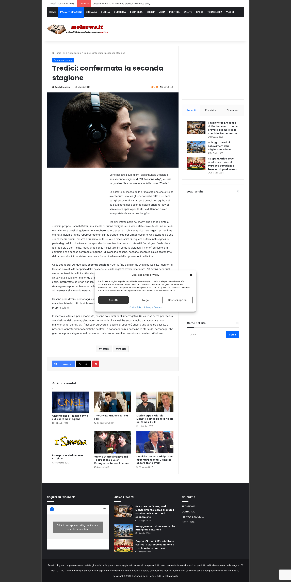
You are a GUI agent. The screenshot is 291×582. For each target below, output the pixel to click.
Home (57, 53)
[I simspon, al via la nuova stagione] (70, 441)
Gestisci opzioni (177, 300)
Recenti (191, 110)
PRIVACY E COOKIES (193, 516)
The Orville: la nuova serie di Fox (111, 417)
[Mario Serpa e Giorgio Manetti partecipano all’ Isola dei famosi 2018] (154, 402)
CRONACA (91, 12)
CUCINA (105, 12)
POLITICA (174, 12)
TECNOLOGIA (214, 12)
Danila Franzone (62, 87)
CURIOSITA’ (120, 12)
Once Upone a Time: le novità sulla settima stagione (70, 417)
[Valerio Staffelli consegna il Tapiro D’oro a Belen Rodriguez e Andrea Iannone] (112, 442)
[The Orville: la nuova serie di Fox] (112, 402)
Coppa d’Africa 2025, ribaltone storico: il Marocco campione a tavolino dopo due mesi (137, 3)
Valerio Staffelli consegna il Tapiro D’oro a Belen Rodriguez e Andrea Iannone (111, 460)
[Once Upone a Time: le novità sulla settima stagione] (70, 402)
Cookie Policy (136, 307)
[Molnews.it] (78, 29)
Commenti (233, 110)
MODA (162, 12)
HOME (52, 12)
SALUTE (188, 12)
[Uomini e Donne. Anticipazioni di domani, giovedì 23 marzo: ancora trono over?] (154, 442)
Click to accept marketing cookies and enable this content (78, 527)
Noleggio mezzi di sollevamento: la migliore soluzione (219, 146)
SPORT (199, 12)
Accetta (114, 300)
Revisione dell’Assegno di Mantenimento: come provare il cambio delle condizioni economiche (223, 128)
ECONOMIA (136, 12)
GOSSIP (151, 12)
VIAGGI (230, 12)
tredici (122, 348)
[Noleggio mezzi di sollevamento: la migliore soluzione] (196, 147)
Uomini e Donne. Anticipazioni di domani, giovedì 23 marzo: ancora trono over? (154, 460)
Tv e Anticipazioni (72, 53)
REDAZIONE (188, 506)
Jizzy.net (150, 576)
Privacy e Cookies (152, 307)
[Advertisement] (179, 28)
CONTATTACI (189, 511)
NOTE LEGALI (189, 522)
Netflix (105, 348)
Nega (145, 300)
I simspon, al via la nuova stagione (67, 457)
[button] (191, 275)
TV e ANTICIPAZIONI (71, 12)
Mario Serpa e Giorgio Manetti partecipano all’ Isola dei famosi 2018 (154, 419)
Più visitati (211, 110)
